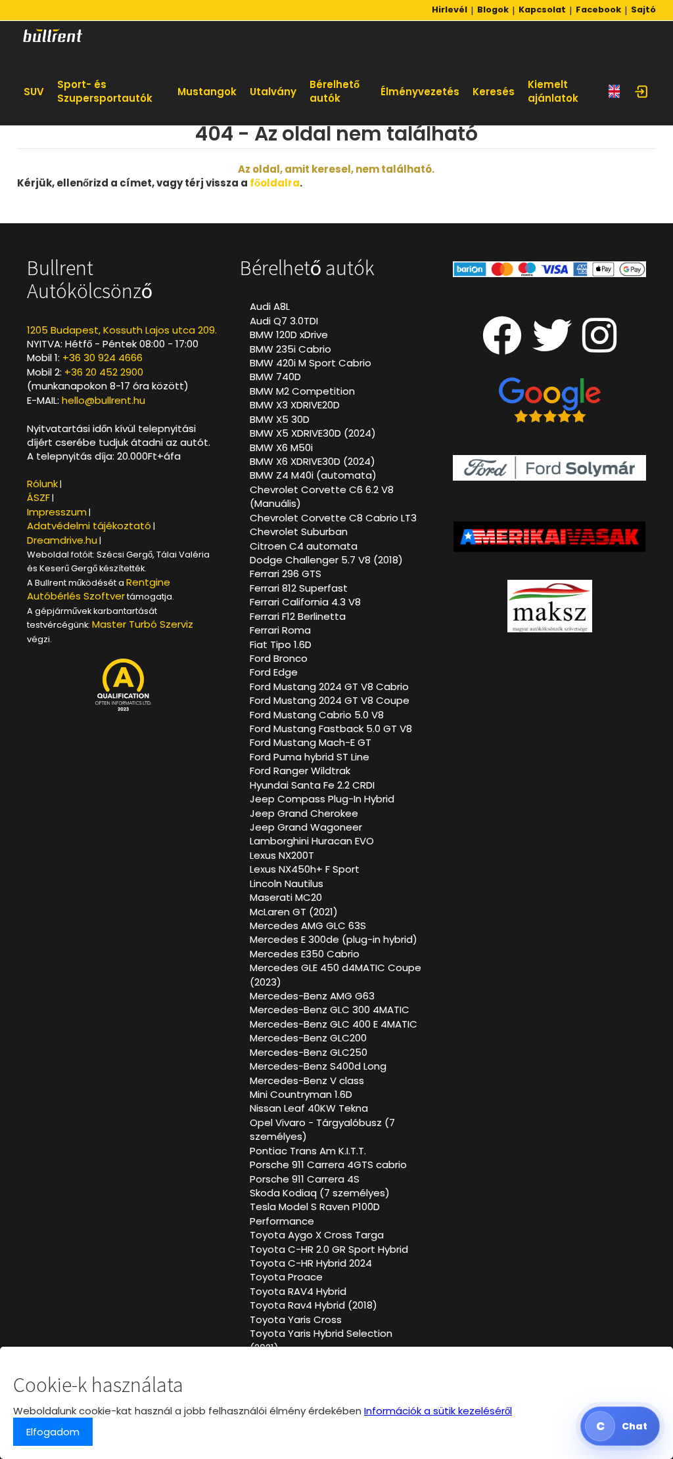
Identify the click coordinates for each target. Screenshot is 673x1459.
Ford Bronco (279, 658)
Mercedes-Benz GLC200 (308, 1038)
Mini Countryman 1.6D (301, 1094)
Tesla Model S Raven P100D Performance (315, 1213)
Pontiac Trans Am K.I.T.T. (308, 1151)
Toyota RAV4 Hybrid (298, 1291)
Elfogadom (53, 1432)
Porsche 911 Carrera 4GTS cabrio (328, 1164)
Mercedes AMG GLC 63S (308, 925)
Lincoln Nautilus (286, 883)
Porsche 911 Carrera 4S (305, 1179)
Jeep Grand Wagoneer (306, 827)
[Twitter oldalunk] (552, 346)
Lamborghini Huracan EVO (312, 841)
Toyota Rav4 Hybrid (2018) (313, 1305)
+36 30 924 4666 (102, 357)
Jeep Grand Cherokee (304, 813)
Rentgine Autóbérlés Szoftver (98, 589)
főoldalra (275, 183)
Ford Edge (274, 672)
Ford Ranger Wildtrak (300, 770)
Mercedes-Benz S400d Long (318, 1066)
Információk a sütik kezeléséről (438, 1411)
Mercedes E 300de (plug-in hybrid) (333, 939)
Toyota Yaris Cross (296, 1319)
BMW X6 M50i (281, 447)
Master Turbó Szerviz (142, 624)
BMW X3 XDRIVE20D (295, 405)
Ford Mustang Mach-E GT (310, 742)
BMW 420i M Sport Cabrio (310, 363)
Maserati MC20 (286, 897)
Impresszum (57, 512)
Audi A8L (270, 306)
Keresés (494, 91)
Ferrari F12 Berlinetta (298, 616)
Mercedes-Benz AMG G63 (312, 996)
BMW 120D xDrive (289, 334)
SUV (34, 91)
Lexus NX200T (282, 855)
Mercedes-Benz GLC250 (308, 1052)
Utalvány (273, 91)
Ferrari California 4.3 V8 (305, 602)
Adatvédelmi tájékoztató (89, 526)
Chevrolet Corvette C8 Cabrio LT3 (333, 518)
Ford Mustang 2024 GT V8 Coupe (329, 700)
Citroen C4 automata (304, 546)
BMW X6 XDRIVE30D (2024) (312, 461)
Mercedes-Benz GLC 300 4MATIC (329, 1009)
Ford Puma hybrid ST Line (309, 757)
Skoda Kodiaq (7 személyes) (320, 1193)
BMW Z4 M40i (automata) (313, 475)
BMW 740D (275, 376)
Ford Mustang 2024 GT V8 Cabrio (329, 686)
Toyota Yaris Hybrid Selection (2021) (321, 1340)
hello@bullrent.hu (103, 400)
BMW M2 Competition (302, 391)
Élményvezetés (420, 91)
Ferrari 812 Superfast (299, 588)
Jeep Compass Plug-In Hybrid (322, 799)
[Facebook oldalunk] (502, 346)
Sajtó (643, 10)
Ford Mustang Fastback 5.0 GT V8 (331, 728)
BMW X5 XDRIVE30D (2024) (313, 433)
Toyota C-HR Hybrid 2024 (311, 1263)
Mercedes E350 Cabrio (305, 954)
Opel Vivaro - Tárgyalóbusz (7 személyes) (322, 1129)
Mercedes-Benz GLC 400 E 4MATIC (333, 1024)
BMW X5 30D (280, 419)
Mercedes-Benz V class (307, 1080)
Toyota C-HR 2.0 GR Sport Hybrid (329, 1249)
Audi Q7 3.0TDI (284, 321)
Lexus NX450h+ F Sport (305, 869)
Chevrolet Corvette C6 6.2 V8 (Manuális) (322, 496)
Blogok (493, 10)
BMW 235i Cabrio (290, 349)
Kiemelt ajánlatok (553, 91)
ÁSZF (38, 497)
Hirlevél (449, 10)
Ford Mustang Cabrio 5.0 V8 (317, 715)
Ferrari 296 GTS (285, 573)
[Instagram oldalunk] (599, 346)
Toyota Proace (286, 1277)
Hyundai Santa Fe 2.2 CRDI (312, 785)
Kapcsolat (542, 10)
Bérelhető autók (335, 91)
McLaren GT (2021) (294, 912)
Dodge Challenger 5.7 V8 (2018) (326, 560)
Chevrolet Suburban (299, 531)
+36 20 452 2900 (103, 372)
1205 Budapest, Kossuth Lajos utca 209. (122, 330)
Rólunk (42, 483)
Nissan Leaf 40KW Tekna (309, 1108)
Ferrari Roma (280, 630)
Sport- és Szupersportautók (104, 91)
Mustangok (207, 91)
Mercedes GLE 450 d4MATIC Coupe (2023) (335, 974)
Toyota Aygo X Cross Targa (317, 1235)
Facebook (598, 10)
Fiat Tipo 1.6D (281, 644)
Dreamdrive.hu (62, 540)
